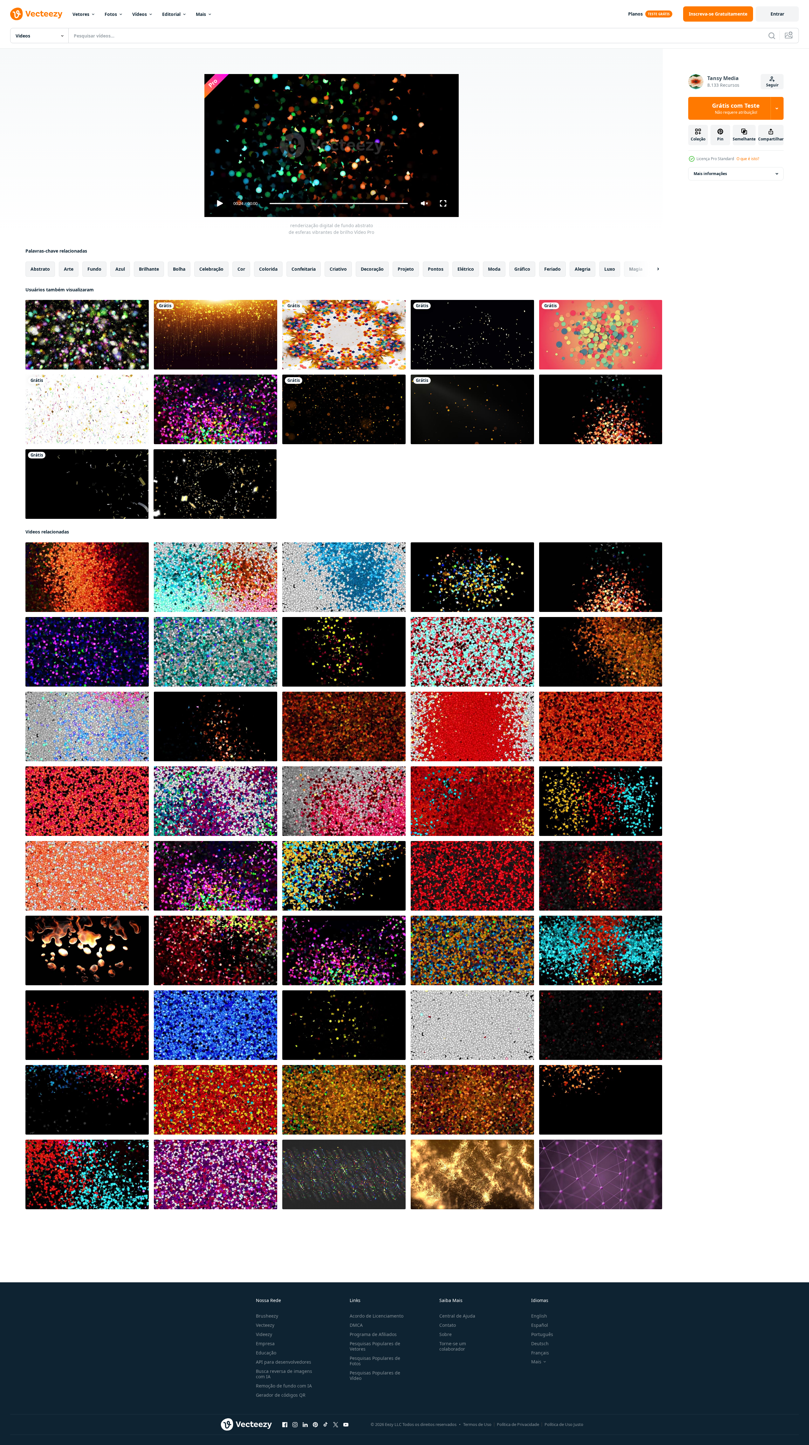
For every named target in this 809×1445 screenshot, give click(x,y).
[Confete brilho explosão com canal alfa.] (472, 335)
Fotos (111, 14)
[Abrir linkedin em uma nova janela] (305, 1424)
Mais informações (710, 173)
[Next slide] (652, 269)
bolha (179, 269)
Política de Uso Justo (564, 1424)
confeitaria (303, 269)
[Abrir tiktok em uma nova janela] (325, 1424)
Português (542, 1334)
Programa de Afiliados (373, 1334)
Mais (201, 14)
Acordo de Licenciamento (376, 1316)
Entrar (777, 14)
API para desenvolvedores (283, 1362)
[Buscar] (772, 35)
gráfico (522, 269)
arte (68, 269)
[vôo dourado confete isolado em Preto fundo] (215, 484)
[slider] (338, 203)
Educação (266, 1353)
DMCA (356, 1325)
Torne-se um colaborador (452, 1346)
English (539, 1316)
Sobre (445, 1334)
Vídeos (139, 14)
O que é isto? (748, 158)
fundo (94, 269)
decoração (372, 269)
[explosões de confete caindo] (87, 409)
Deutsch (540, 1343)
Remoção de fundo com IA (284, 1386)
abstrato (40, 269)
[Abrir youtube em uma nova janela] (345, 1424)
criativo (338, 269)
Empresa (265, 1343)
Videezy (264, 1334)
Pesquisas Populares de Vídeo (375, 1375)
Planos (635, 14)
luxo (609, 269)
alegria (582, 269)
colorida (268, 269)
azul (120, 269)
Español (539, 1325)
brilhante (149, 269)
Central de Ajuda (457, 1316)
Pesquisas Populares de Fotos (375, 1361)
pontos (435, 269)
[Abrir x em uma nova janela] (335, 1424)
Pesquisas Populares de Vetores (375, 1346)
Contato (447, 1325)
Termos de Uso (477, 1424)
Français (540, 1353)
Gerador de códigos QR (280, 1395)
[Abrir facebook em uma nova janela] (284, 1424)
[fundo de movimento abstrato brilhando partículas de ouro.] (344, 409)
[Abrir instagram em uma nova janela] (295, 1424)
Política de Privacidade (518, 1424)
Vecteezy (265, 1325)
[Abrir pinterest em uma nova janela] (315, 1424)
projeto (406, 269)
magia (635, 269)
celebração (211, 269)
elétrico (465, 269)
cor (241, 269)
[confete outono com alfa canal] (86, 484)
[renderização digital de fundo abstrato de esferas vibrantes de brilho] (215, 409)
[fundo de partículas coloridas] (600, 335)
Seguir (772, 85)
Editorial (171, 14)
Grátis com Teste (736, 108)
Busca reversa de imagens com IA (284, 1374)
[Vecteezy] (36, 14)
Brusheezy (267, 1316)
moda (494, 269)
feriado (552, 269)
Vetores (80, 14)
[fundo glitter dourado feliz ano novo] (215, 335)
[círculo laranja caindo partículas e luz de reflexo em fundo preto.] (472, 409)
